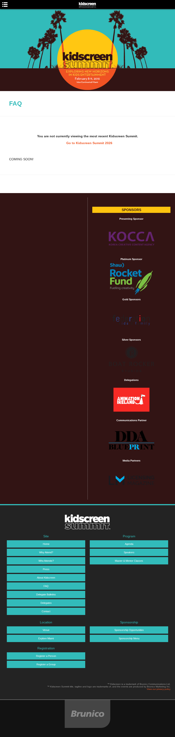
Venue (46, 630)
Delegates (46, 603)
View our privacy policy (158, 689)
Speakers (129, 552)
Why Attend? (46, 552)
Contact (46, 611)
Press (46, 569)
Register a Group (46, 664)
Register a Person (46, 656)
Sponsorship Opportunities (129, 630)
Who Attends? (46, 560)
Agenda (129, 544)
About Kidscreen (46, 577)
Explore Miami (46, 638)
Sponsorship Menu (129, 638)
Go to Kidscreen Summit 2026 (89, 143)
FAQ (46, 586)
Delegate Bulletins (46, 594)
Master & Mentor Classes (129, 560)
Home (46, 544)
